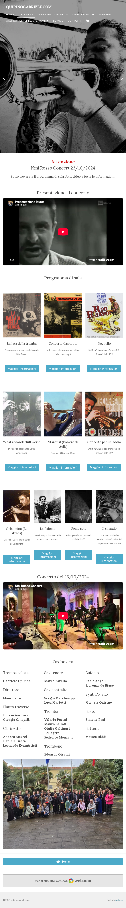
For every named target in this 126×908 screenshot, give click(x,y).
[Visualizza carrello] (87, 21)
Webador (119, 900)
